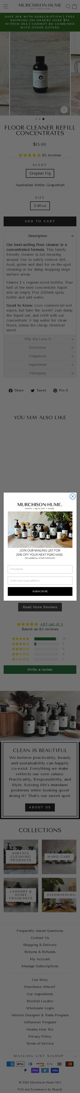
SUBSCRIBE (40, 591)
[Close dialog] (73, 496)
